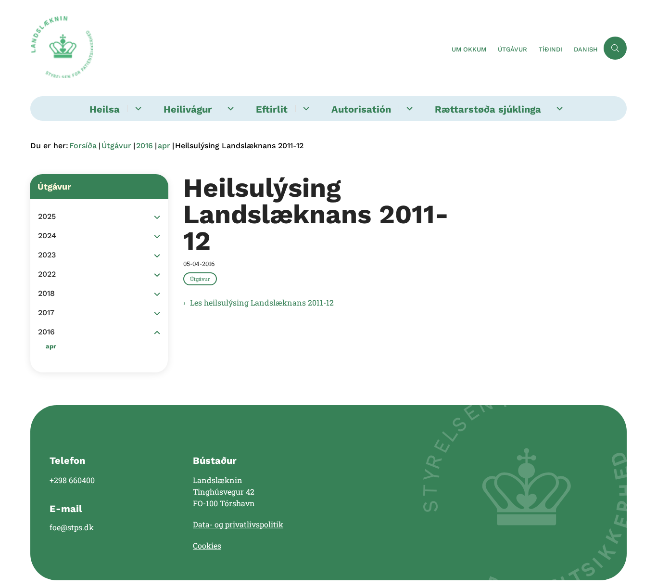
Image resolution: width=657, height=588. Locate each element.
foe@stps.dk (72, 527)
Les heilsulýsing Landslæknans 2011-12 (262, 302)
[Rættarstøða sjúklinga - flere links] (558, 108)
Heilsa (104, 109)
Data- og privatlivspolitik (238, 524)
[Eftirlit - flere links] (304, 108)
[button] (154, 217)
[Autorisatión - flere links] (408, 108)
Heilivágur (188, 109)
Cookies (207, 545)
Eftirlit (272, 109)
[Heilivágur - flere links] (229, 108)
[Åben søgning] (615, 48)
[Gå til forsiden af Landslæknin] (238, 48)
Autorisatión (361, 109)
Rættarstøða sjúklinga (488, 109)
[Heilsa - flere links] (136, 108)
